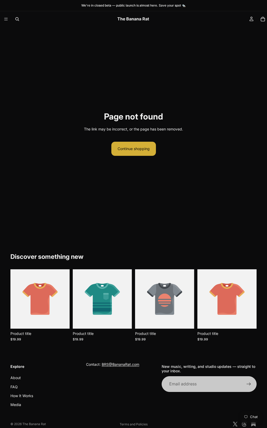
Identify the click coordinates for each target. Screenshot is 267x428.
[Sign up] (248, 384)
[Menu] (6, 19)
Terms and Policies (134, 424)
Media (15, 405)
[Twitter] (235, 424)
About (15, 377)
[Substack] (253, 424)
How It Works (21, 395)
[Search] (17, 19)
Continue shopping (134, 148)
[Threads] (244, 424)
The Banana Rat (34, 424)
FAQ (14, 387)
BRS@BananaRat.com (120, 364)
